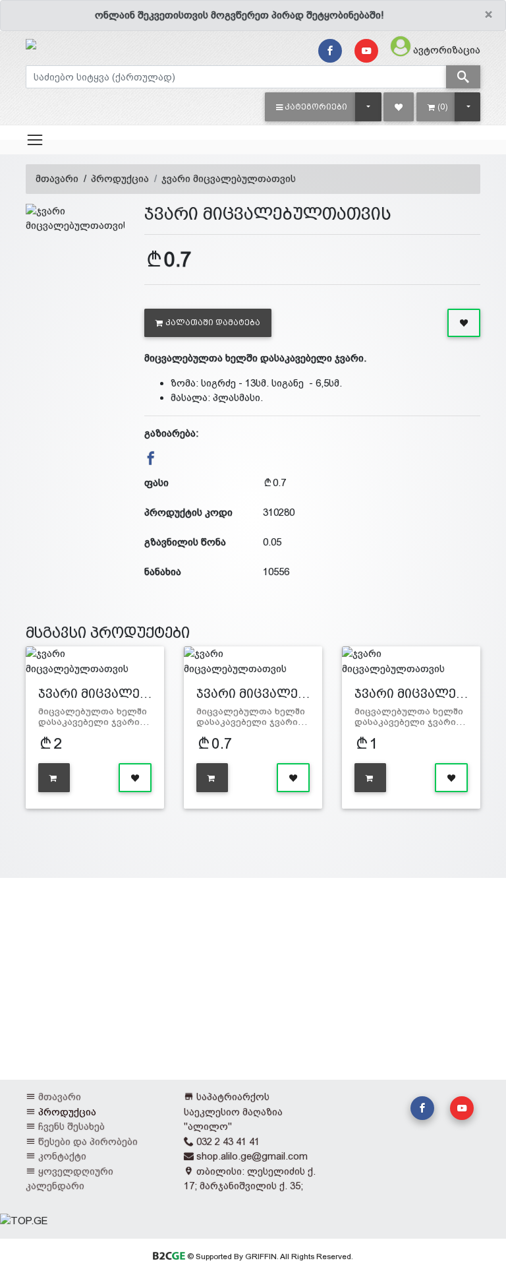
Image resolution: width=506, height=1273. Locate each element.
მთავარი (57, 178)
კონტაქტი (62, 1156)
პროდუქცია (120, 178)
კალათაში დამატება (212, 322)
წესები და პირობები (88, 1141)
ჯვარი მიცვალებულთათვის (228, 178)
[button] (312, 106)
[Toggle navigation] (35, 140)
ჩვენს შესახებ (71, 1126)
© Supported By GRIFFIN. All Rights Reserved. (268, 1256)
